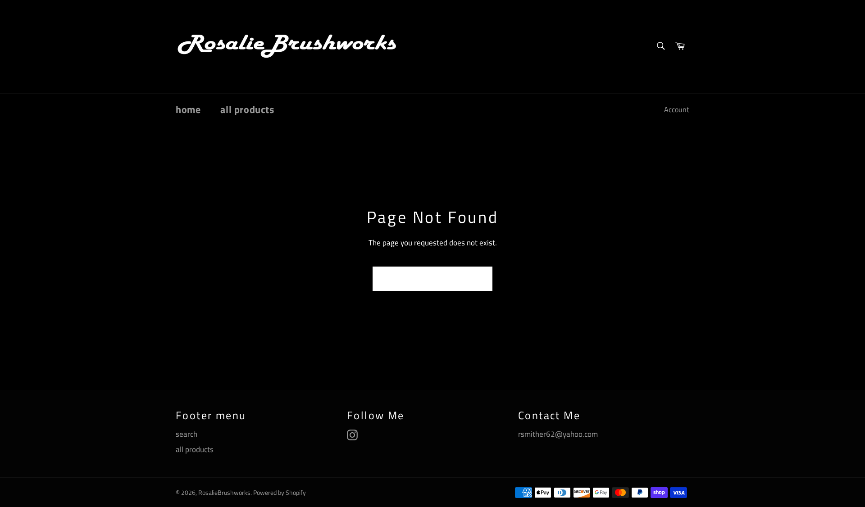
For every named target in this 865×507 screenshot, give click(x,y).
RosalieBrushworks (224, 492)
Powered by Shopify (279, 492)
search (186, 434)
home (188, 109)
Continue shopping (432, 278)
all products (247, 109)
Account (676, 109)
